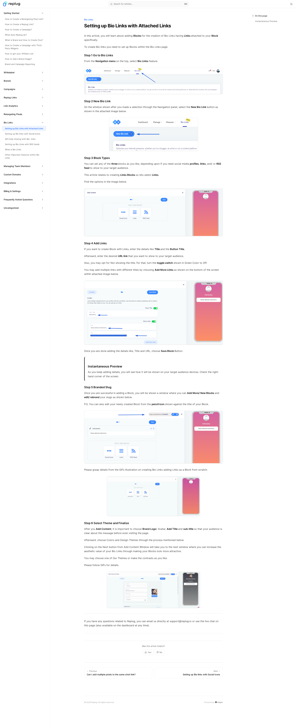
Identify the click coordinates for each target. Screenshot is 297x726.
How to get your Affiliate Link (19, 53)
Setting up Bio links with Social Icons (22, 133)
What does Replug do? (16, 35)
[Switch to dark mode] (291, 4)
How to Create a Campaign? (18, 29)
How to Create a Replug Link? (19, 24)
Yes (149, 652)
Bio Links (88, 19)
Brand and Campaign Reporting (20, 64)
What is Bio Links (13, 149)
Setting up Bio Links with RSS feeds (22, 144)
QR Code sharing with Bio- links (20, 139)
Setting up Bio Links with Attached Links (24, 128)
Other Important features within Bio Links (22, 156)
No (160, 652)
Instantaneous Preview (266, 21)
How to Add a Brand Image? (18, 59)
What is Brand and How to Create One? (24, 40)
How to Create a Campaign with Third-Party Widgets (23, 47)
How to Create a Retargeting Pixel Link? (24, 19)
